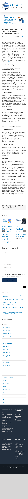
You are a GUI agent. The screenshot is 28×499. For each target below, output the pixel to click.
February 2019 (6, 362)
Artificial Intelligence (8, 377)
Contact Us (18, 420)
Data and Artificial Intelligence (6, 446)
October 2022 (6, 340)
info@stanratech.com (20, 459)
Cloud (3, 38)
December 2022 (7, 333)
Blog (23, 36)
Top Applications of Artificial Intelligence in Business (21, 231)
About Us (17, 414)
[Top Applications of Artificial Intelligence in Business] (21, 221)
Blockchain (6, 383)
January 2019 (6, 365)
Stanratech (6, 36)
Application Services (7, 443)
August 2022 (6, 346)
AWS (21, 36)
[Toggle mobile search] (25, 4)
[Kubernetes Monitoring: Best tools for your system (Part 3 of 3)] (7, 221)
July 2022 (5, 349)
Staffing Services (6, 449)
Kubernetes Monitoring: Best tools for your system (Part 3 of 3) (12, 312)
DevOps (5, 396)
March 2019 (6, 359)
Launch (5, 399)
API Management (7, 374)
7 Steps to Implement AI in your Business (13, 299)
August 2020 (6, 352)
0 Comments (9, 38)
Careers (17, 419)
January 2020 (6, 356)
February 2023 (6, 327)
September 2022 (7, 343)
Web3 (4, 402)
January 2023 (6, 330)
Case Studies (6, 389)
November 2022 (7, 337)
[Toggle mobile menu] (25, 3)
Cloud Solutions (6, 444)
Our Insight (18, 416)
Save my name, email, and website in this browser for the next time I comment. (13, 275)
